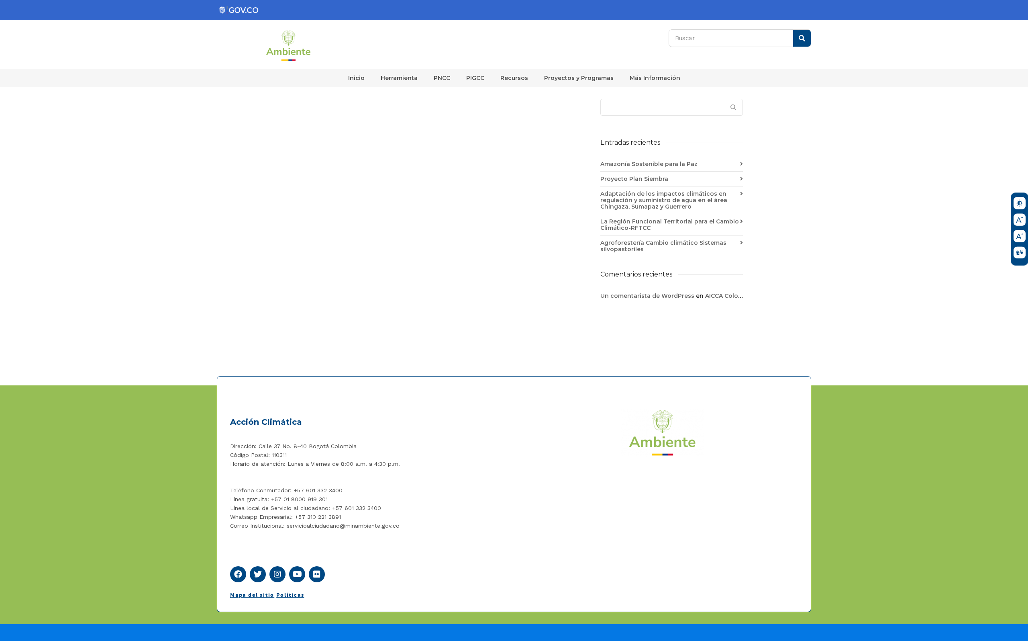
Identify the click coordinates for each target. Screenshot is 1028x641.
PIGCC (475, 78)
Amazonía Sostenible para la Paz (649, 164)
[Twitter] (258, 574)
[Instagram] (277, 574)
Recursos (514, 78)
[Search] (802, 38)
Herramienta (399, 78)
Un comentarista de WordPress (647, 295)
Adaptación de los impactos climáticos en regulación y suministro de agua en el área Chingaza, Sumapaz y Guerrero (663, 200)
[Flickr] (317, 574)
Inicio (356, 78)
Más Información (655, 78)
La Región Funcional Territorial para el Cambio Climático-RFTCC (669, 224)
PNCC (442, 78)
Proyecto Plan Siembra (634, 178)
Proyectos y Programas (579, 78)
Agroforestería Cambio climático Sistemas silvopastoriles (663, 246)
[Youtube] (297, 574)
